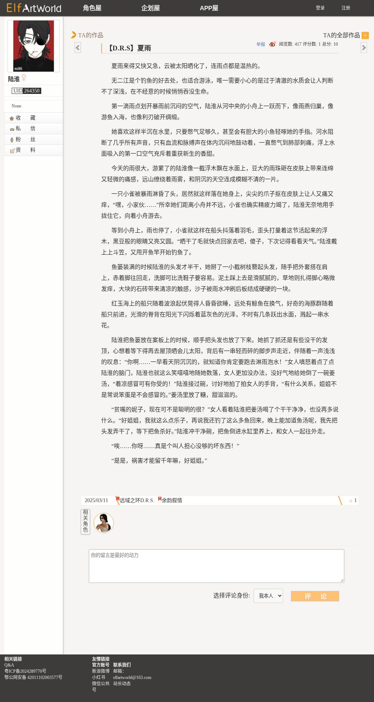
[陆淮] (104, 523)
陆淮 (14, 79)
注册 (345, 8)
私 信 (26, 128)
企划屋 (150, 8)
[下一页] (363, 47)
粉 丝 (26, 139)
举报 (260, 44)
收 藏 (26, 118)
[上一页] (78, 47)
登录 (320, 8)
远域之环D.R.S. (137, 500)
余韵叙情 (172, 500)
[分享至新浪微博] (273, 44)
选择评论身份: (231, 595)
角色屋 (92, 8)
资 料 (26, 150)
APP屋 (209, 8)
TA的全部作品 (345, 35)
